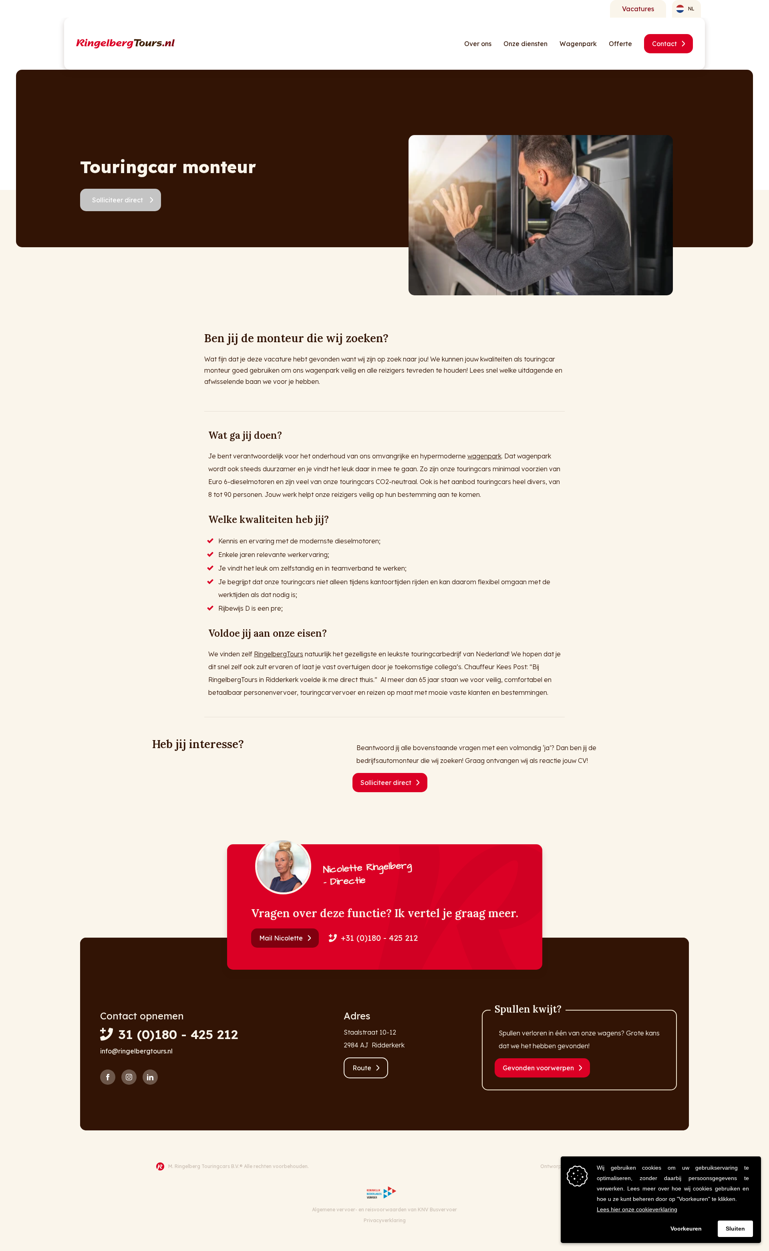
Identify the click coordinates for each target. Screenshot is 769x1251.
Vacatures (638, 9)
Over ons (477, 44)
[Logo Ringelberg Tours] (125, 43)
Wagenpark (578, 44)
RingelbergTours (278, 654)
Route (361, 1068)
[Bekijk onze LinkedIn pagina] (150, 1077)
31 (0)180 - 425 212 (178, 1034)
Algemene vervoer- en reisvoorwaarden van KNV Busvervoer (384, 1210)
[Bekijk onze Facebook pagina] (107, 1077)
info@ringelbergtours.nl (136, 1051)
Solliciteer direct (117, 200)
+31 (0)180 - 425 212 (379, 938)
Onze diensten (525, 44)
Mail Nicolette (281, 938)
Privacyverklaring (385, 1220)
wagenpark (484, 456)
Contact (664, 44)
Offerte (620, 44)
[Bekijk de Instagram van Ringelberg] (129, 1077)
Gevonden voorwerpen (538, 1068)
